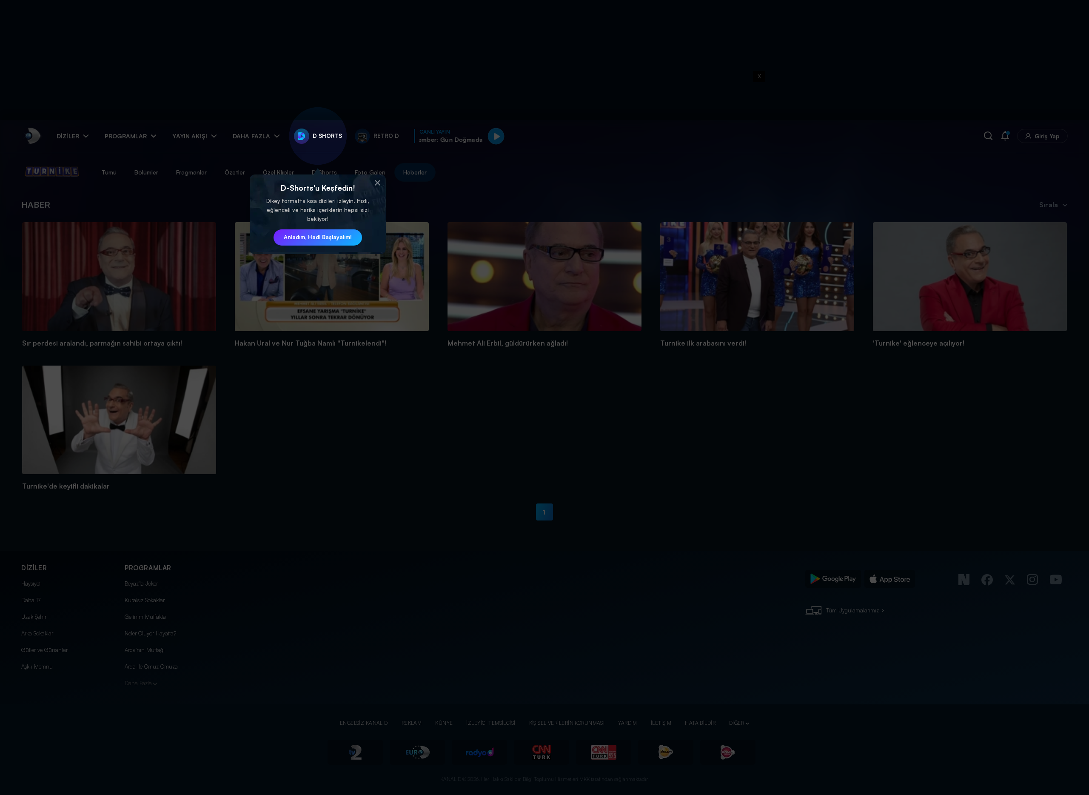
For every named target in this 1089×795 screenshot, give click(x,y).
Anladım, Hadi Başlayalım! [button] (318, 237)
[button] (377, 183)
